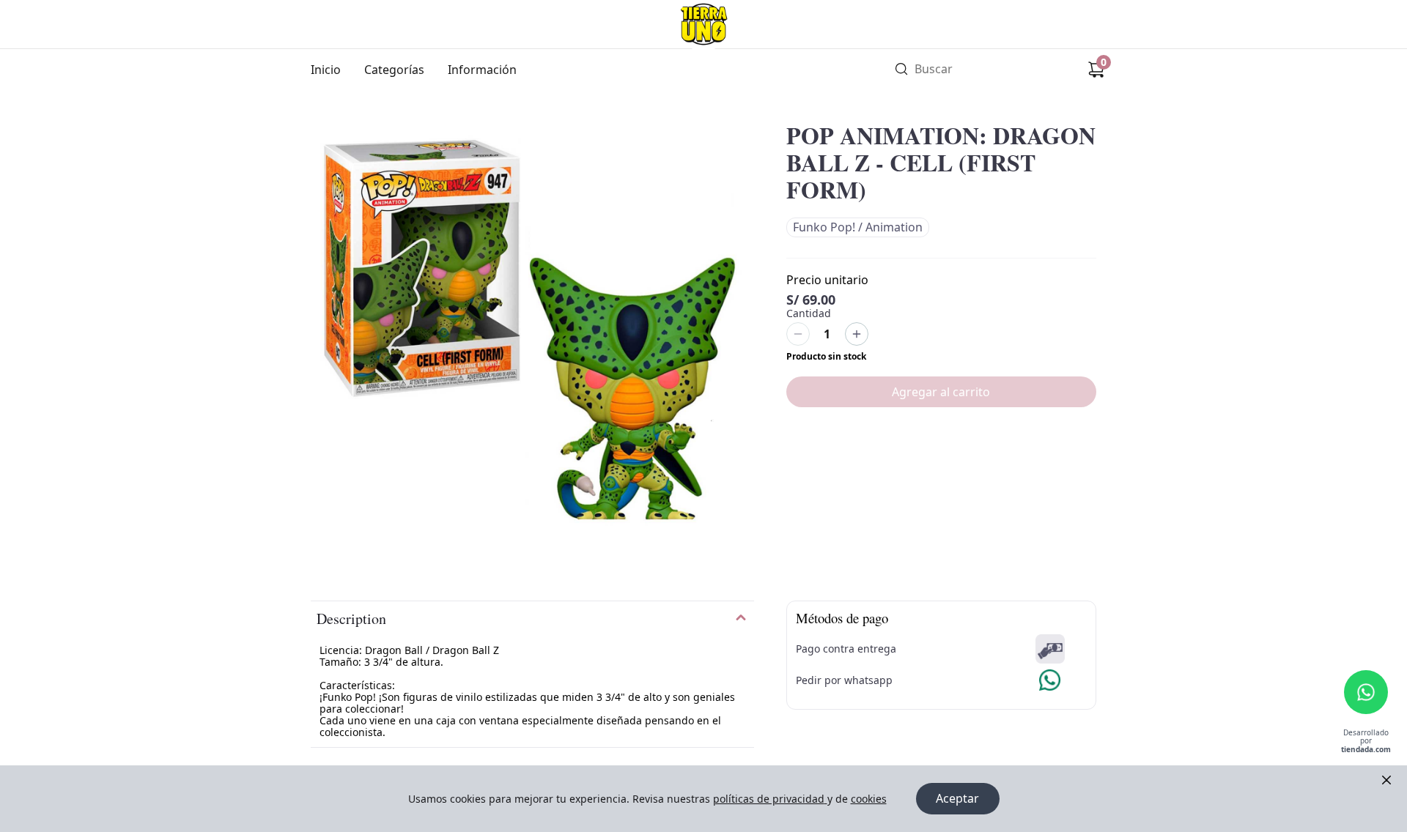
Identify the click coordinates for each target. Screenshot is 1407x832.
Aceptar (957, 798)
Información (482, 70)
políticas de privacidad (768, 799)
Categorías (394, 70)
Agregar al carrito (941, 392)
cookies (869, 799)
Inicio (326, 70)
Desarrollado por (1366, 741)
